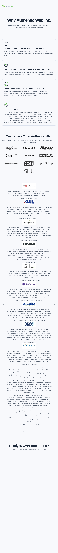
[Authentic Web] (8, 6)
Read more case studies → (29, 431)
